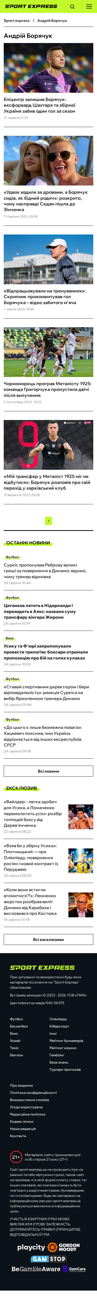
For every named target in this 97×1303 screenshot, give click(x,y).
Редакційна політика (27, 1114)
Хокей (15, 1040)
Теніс (14, 1048)
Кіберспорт (59, 1026)
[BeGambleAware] (36, 1269)
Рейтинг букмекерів (66, 1040)
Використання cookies (29, 1100)
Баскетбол (19, 1026)
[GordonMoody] (64, 1247)
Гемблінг (56, 1055)
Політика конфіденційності (33, 1092)
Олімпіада (58, 1019)
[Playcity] (31, 1248)
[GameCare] (74, 1269)
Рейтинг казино (63, 1048)
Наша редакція (23, 1128)
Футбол (12, 557)
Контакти (18, 1136)
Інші (52, 1033)
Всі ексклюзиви (48, 939)
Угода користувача (26, 1107)
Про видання (21, 1085)
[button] (72, 7)
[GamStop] (49, 1259)
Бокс (10, 638)
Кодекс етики (21, 1121)
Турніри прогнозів (65, 1069)
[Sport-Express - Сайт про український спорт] (28, 6)
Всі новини (48, 771)
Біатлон (16, 1055)
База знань (58, 1062)
